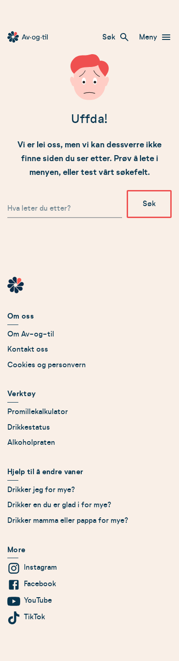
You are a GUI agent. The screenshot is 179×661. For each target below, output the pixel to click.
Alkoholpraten (31, 442)
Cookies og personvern (46, 365)
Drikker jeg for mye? (41, 489)
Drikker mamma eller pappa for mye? (68, 520)
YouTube (38, 600)
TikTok (34, 617)
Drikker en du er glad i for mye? (59, 505)
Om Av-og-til (30, 334)
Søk (108, 37)
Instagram (40, 567)
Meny (148, 37)
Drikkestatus (28, 427)
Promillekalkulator (37, 411)
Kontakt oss (27, 349)
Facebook (40, 583)
